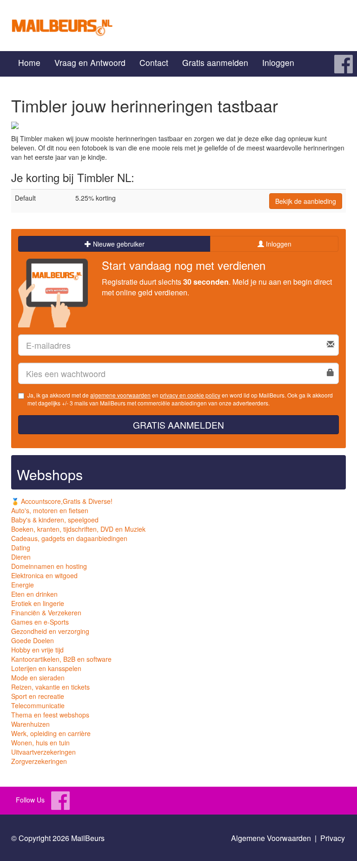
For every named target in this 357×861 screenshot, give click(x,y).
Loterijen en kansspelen (46, 668)
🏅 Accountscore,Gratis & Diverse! (61, 501)
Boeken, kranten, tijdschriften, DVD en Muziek (78, 529)
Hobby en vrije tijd (37, 649)
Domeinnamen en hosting (49, 566)
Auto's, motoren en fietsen (49, 510)
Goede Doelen (32, 640)
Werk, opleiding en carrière (51, 733)
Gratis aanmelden (215, 62)
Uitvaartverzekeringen (43, 752)
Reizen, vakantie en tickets (50, 686)
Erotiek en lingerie (37, 603)
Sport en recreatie (37, 696)
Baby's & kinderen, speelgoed (55, 519)
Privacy (332, 838)
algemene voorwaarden (120, 395)
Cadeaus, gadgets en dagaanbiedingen (69, 538)
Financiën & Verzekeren (46, 612)
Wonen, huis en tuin (40, 742)
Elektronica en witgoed (44, 575)
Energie (22, 584)
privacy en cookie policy (190, 395)
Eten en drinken (34, 594)
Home (29, 62)
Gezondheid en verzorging (50, 631)
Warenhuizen (30, 724)
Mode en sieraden (38, 677)
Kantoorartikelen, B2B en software (61, 659)
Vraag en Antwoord (90, 62)
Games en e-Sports (40, 621)
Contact (153, 62)
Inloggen (278, 62)
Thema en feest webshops (50, 714)
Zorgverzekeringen (39, 761)
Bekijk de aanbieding (305, 201)
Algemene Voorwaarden (271, 838)
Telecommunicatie (38, 705)
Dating (20, 547)
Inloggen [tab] (277, 243)
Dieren (21, 556)
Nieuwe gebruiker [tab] (118, 243)
